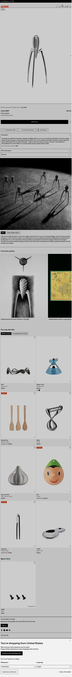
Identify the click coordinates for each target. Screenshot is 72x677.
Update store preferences (9, 672)
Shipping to (4, 662)
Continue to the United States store (11, 653)
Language (39, 662)
